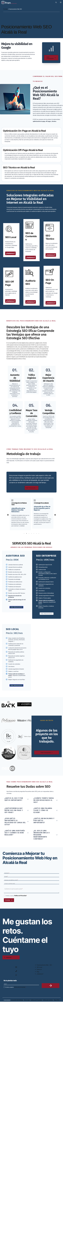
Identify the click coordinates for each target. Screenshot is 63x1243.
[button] (56, 2)
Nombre (6, 873)
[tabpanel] (20, 513)
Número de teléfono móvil (11, 880)
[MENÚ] (60, 2)
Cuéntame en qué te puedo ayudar (13, 888)
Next (55, 515)
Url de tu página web (9, 883)
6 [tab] (36, 533)
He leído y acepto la (16, 895)
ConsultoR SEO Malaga (17, 1000)
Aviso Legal (27, 1000)
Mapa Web (56, 1000)
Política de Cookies (48, 1000)
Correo (5, 983)
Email (6, 876)
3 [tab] (29, 533)
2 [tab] (26, 533)
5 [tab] (34, 533)
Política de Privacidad (36, 1000)
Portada (5, 9)
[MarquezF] (9, 2)
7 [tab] (39, 533)
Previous (8, 515)
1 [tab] (24, 533)
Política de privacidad (19, 987)
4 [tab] (31, 533)
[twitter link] (16, 967)
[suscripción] (50, 985)
